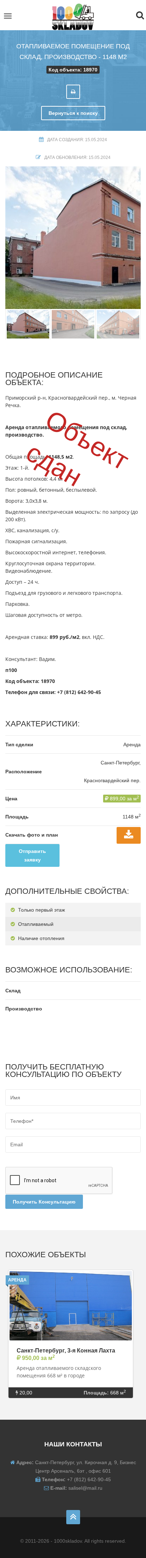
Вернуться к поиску (73, 113)
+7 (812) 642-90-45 (79, 692)
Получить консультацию (44, 1202)
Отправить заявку (32, 855)
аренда (17, 1279)
